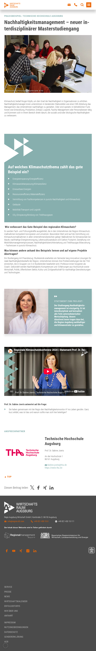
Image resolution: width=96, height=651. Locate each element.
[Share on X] (32, 488)
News (7, 596)
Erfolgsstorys (12, 606)
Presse (7, 591)
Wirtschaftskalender (15, 601)
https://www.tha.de (53, 467)
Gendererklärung (13, 636)
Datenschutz (11, 632)
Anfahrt (8, 615)
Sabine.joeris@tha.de (57, 465)
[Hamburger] (88, 4)
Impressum (10, 622)
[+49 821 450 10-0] (75, 4)
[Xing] (20, 550)
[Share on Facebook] (38, 488)
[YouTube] (13, 550)
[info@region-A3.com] (69, 4)
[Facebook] (6, 550)
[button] (5, 645)
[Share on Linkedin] (52, 488)
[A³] (12, 5)
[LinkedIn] (34, 550)
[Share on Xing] (45, 488)
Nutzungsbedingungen (16, 627)
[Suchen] (82, 4)
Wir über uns (11, 611)
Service (8, 587)
